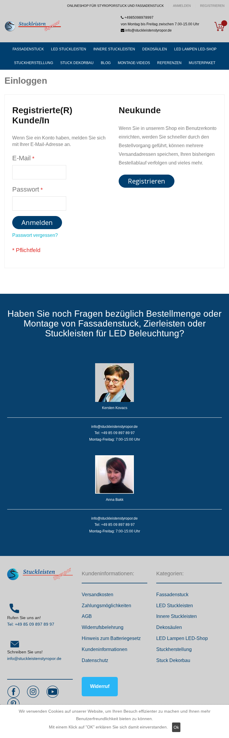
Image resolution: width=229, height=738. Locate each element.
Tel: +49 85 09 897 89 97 (30, 624)
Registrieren (212, 5)
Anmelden (182, 5)
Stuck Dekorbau (173, 660)
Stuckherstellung (174, 649)
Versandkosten (97, 594)
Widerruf (99, 686)
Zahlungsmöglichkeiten (106, 605)
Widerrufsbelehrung (102, 627)
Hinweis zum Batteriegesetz (111, 638)
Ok (176, 727)
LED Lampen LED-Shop (182, 638)
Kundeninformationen (104, 649)
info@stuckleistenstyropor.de (34, 658)
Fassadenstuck (172, 594)
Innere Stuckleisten (176, 616)
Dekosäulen (169, 627)
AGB (87, 616)
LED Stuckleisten (174, 605)
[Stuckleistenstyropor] (32, 26)
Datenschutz (95, 660)
